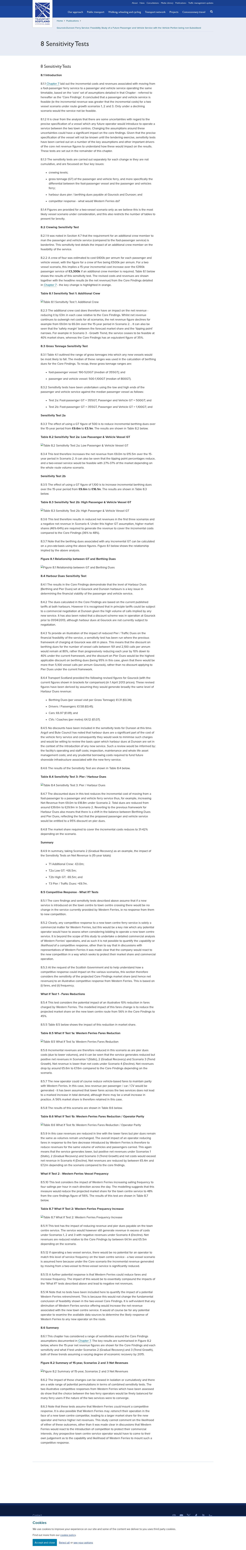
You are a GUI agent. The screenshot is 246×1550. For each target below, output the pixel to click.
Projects (174, 12)
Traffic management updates (200, 3)
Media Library (167, 3)
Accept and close (45, 1542)
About (135, 3)
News (142, 3)
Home (60, 21)
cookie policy (68, 1534)
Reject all (64, 1542)
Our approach (75, 12)
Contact (37, 1515)
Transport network (155, 12)
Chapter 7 (53, 83)
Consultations (153, 3)
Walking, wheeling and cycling (124, 12)
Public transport (95, 12)
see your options (83, 1542)
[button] (210, 11)
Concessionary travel (193, 12)
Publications (180, 3)
